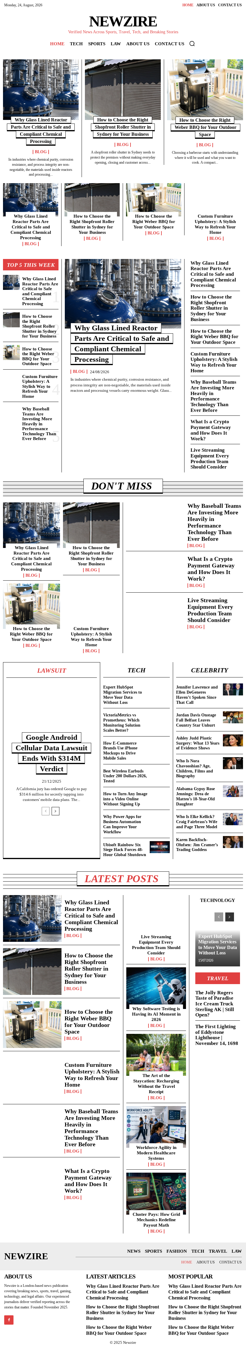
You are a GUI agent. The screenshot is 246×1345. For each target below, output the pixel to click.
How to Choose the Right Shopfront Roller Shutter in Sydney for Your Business (123, 127)
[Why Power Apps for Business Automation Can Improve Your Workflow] (160, 819)
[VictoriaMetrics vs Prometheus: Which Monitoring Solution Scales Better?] (160, 717)
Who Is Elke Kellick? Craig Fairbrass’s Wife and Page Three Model (196, 821)
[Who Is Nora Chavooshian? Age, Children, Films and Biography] (233, 763)
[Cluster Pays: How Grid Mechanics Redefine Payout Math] (156, 1194)
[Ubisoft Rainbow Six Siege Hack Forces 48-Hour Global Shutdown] (160, 847)
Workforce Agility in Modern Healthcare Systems (156, 1153)
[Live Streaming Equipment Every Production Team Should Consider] (155, 613)
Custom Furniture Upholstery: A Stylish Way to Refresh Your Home (215, 224)
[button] (192, 43)
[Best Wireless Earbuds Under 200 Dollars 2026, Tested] (160, 773)
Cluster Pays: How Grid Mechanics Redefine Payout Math (156, 1219)
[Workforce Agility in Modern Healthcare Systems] (156, 1127)
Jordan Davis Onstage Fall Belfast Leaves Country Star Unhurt (196, 720)
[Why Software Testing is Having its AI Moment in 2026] (156, 988)
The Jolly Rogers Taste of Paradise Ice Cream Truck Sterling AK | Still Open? (214, 1004)
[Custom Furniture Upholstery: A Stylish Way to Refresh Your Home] (215, 199)
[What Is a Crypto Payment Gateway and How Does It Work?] (155, 571)
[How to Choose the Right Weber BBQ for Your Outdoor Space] (205, 89)
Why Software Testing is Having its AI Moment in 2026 (156, 1014)
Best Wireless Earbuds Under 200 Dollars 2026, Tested (125, 776)
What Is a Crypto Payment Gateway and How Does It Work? (210, 430)
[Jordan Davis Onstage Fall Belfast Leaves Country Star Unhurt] (233, 717)
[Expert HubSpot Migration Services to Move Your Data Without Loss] (160, 689)
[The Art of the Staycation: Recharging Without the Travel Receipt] (156, 1055)
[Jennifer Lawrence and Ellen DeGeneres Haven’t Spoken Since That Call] (233, 689)
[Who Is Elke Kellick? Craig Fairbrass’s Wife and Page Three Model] (233, 819)
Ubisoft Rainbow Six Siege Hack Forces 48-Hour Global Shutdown (124, 850)
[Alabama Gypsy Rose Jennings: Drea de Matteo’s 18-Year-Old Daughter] (233, 791)
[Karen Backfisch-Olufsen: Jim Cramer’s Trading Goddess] (233, 842)
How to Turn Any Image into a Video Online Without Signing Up (125, 799)
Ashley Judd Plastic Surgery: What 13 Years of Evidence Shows (197, 743)
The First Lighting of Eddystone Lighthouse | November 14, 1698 (216, 1035)
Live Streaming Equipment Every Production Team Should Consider (209, 458)
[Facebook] (9, 1320)
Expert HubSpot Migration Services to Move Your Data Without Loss (217, 944)
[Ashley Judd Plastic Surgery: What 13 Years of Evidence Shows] (233, 740)
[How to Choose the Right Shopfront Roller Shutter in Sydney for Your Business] (122, 89)
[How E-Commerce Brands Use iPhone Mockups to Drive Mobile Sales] (160, 745)
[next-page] (55, 811)
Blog (41, 152)
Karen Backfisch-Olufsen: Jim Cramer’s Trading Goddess (197, 845)
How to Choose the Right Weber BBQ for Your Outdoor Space (205, 127)
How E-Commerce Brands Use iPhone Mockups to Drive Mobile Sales (120, 750)
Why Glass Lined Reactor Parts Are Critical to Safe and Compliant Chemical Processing (30, 227)
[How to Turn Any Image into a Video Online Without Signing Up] (160, 796)
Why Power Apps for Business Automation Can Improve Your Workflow (122, 824)
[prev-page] (46, 811)
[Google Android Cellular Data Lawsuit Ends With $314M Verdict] (51, 711)
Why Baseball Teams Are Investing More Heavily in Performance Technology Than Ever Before (39, 423)
